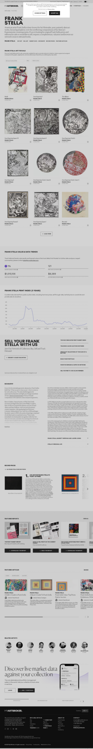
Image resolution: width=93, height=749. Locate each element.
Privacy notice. (51, 9)
